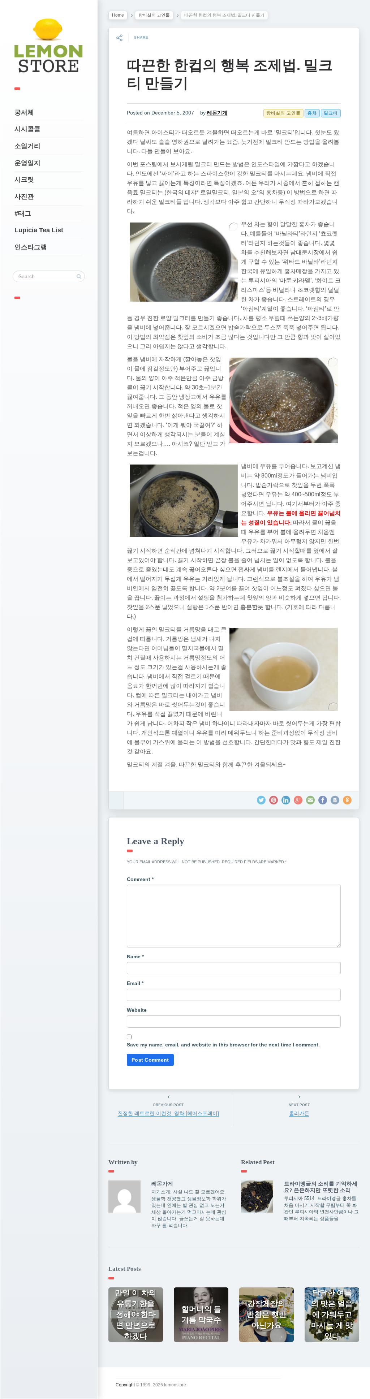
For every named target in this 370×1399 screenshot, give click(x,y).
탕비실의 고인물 (154, 15)
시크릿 (24, 179)
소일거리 (27, 146)
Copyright (125, 1384)
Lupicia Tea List (38, 230)
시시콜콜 (27, 129)
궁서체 (24, 112)
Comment (140, 879)
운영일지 (27, 163)
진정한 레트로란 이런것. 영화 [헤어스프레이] (168, 1113)
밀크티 (331, 113)
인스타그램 (30, 247)
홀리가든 (299, 1113)
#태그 (22, 213)
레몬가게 (217, 113)
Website (137, 1010)
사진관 (24, 196)
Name (135, 956)
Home (118, 15)
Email (135, 983)
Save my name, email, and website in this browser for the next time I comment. (223, 1045)
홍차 (312, 113)
